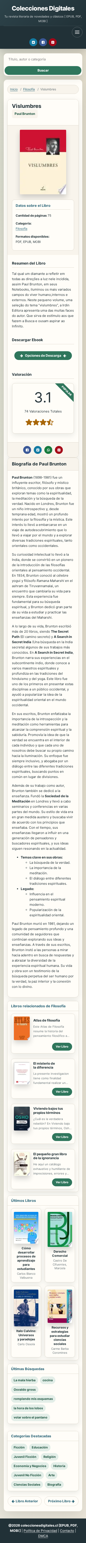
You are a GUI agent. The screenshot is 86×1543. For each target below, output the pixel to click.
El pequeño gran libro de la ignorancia (50, 1156)
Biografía (54, 1484)
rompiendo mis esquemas (33, 1399)
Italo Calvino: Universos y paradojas (26, 1335)
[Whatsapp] (48, 450)
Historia (59, 1466)
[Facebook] (43, 42)
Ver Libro (62, 1046)
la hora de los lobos (28, 1408)
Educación (40, 1447)
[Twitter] (33, 42)
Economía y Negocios (30, 1466)
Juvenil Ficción (25, 1457)
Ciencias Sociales (27, 1484)
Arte (51, 1475)
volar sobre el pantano (30, 1417)
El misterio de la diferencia (44, 1065)
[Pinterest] (53, 42)
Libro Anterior (27, 1501)
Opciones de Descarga (43, 355)
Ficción (19, 1447)
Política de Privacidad (40, 1531)
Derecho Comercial (60, 1253)
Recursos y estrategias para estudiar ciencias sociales (60, 1335)
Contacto (67, 1531)
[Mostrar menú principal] (77, 32)
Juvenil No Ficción (27, 1475)
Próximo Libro (59, 1501)
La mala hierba (25, 1380)
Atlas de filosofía (46, 1020)
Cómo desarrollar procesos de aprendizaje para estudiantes (26, 1258)
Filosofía (29, 89)
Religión (49, 1457)
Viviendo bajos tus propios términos (48, 1110)
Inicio (14, 89)
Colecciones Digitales (43, 8)
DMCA (43, 1536)
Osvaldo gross (25, 1389)
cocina (48, 1380)
